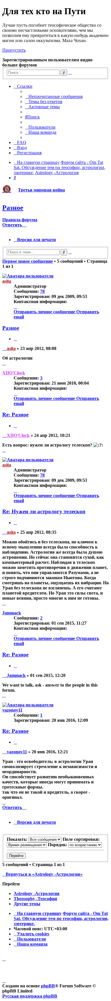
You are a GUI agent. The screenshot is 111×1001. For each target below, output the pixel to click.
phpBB (48, 985)
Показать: (17, 839)
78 (42, 291)
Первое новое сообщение (27, 261)
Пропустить (14, 50)
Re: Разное (15, 415)
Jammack (11, 612)
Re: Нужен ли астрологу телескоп (43, 511)
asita (6, 281)
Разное (12, 207)
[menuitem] (54, 96)
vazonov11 (12, 710)
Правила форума (19, 219)
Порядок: (58, 844)
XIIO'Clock (13, 372)
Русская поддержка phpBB (29, 996)
